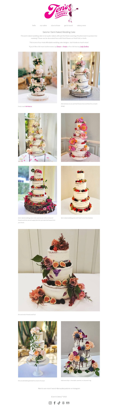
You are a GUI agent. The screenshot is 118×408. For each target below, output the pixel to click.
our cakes (43, 25)
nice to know (55, 25)
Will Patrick (28, 106)
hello (34, 25)
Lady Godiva (84, 46)
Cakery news (81, 25)
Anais (65, 46)
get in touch (68, 25)
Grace (59, 46)
